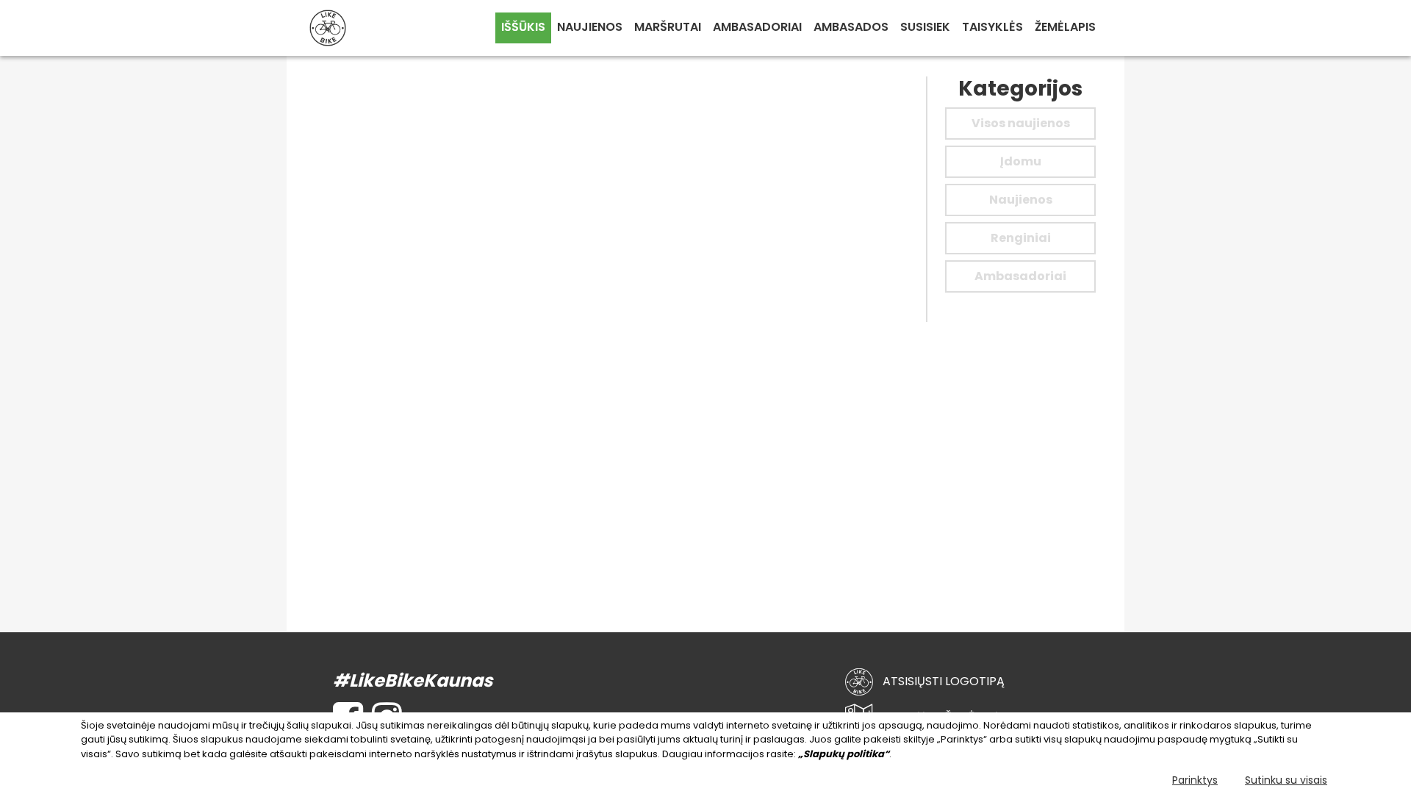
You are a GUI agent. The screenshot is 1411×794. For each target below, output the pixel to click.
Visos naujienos (1021, 123)
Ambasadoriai (757, 26)
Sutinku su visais (1286, 780)
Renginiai (1021, 237)
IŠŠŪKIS (523, 26)
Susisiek (925, 26)
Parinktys (1195, 780)
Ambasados (851, 26)
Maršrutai (667, 26)
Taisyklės (992, 26)
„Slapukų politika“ (843, 754)
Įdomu (1020, 161)
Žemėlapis (1065, 26)
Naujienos (589, 26)
